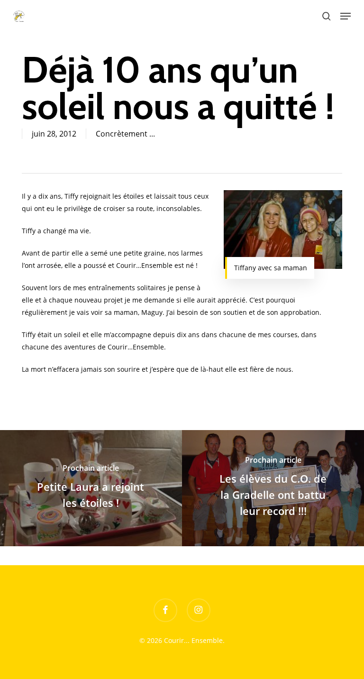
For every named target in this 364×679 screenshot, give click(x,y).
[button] (345, 16)
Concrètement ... (125, 133)
